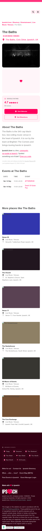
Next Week (22, 455)
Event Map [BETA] (26, 473)
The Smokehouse (8, 346)
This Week (9, 455)
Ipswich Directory (29, 468)
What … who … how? (10, 473)
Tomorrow (19, 451)
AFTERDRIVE (29, 181)
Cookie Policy (20, 527)
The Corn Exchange (9, 419)
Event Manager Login (28, 477)
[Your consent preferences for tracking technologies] (4, 527)
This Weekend (32, 451)
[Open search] (33, 12)
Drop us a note (25, 156)
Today (8, 451)
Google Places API (30, 161)
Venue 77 (5, 310)
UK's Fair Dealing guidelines (10, 509)
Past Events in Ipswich (10, 477)
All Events (22, 460)
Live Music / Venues (12, 36)
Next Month (9, 460)
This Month (34, 455)
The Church (6, 273)
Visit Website (22, 111)
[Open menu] (38, 12)
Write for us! (6, 468)
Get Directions (22, 117)
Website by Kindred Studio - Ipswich (20, 500)
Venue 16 (5, 237)
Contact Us (17, 468)
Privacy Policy (8, 527)
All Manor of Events (9, 381)
